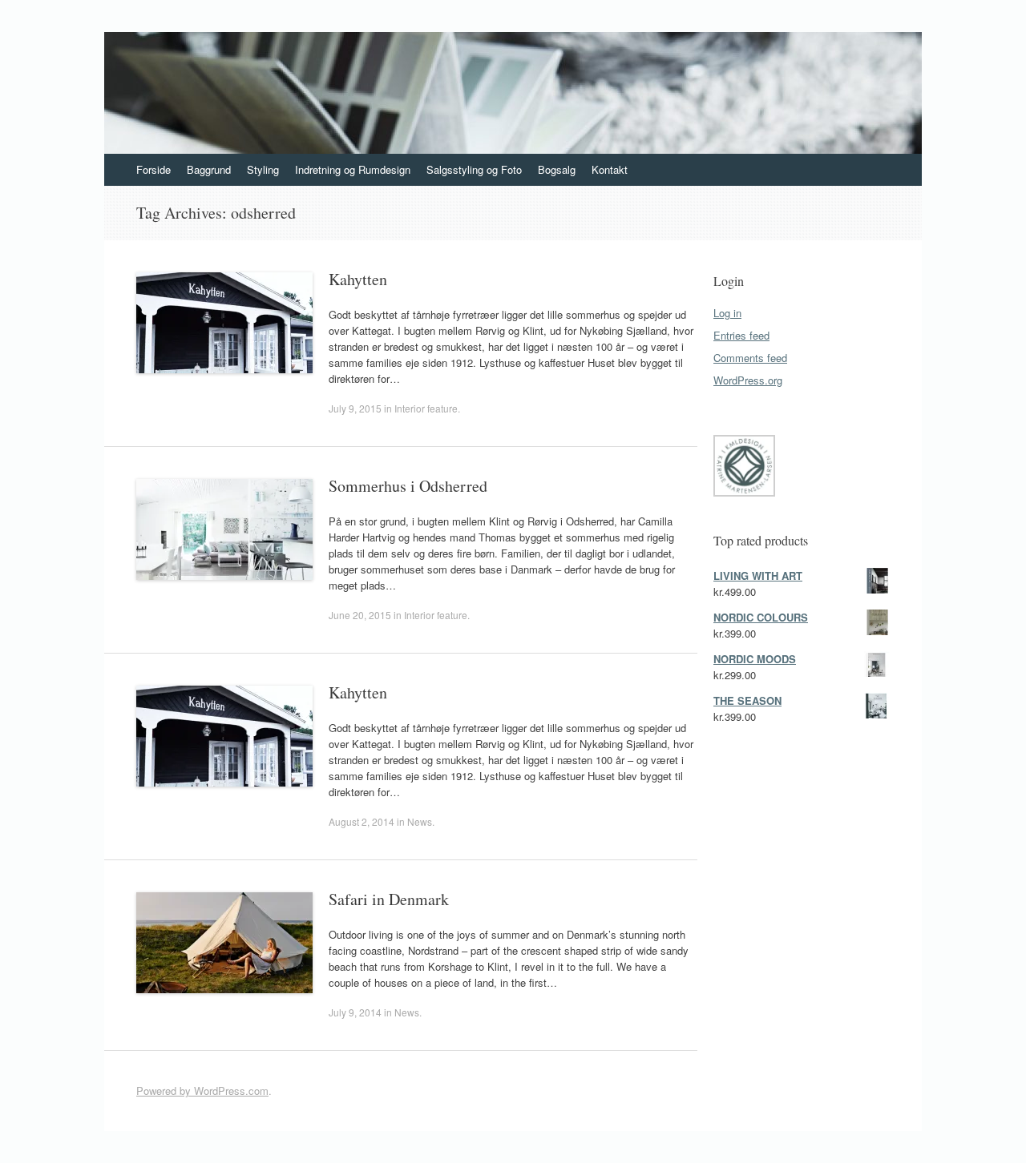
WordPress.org (747, 380)
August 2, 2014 (361, 821)
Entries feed (741, 335)
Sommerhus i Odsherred (408, 486)
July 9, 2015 (355, 408)
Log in (727, 312)
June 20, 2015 (360, 615)
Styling (263, 169)
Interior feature (426, 408)
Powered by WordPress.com (202, 1090)
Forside (153, 169)
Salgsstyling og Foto (474, 169)
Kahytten (358, 279)
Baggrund (209, 169)
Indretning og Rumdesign (352, 169)
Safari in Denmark (389, 899)
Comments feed (750, 357)
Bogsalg (557, 169)
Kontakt (610, 169)
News (419, 821)
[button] (742, 468)
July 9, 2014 (355, 1012)
